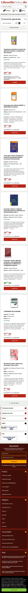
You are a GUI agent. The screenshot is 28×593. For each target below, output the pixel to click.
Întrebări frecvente (6, 494)
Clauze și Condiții (5, 585)
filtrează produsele (14, 27)
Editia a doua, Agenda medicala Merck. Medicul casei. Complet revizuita (13, 572)
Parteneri (4, 526)
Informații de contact (7, 503)
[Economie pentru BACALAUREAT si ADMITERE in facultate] (14, 101)
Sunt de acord (14, 590)
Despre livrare (5, 490)
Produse (8, 10)
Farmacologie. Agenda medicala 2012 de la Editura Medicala (12, 567)
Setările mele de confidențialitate (10, 547)
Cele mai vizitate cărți (7, 543)
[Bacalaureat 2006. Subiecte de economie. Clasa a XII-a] (14, 360)
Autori (3, 522)
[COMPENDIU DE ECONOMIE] (14, 307)
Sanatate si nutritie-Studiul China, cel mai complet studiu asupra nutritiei (12, 562)
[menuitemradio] (16, 23)
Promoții (4, 515)
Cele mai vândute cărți (7, 535)
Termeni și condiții (6, 475)
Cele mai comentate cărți (8, 539)
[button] (22, 10)
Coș (15, 10)
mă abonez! (14, 461)
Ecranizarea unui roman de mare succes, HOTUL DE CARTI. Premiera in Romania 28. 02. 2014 (14, 557)
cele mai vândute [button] (7, 23)
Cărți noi (4, 511)
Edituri (3, 518)
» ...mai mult (13, 175)
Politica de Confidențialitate (17, 584)
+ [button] (25, 408)
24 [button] (24, 23)
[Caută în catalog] (25, 6)
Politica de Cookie (5, 584)
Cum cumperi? (5, 486)
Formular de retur (6, 507)
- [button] (25, 423)
